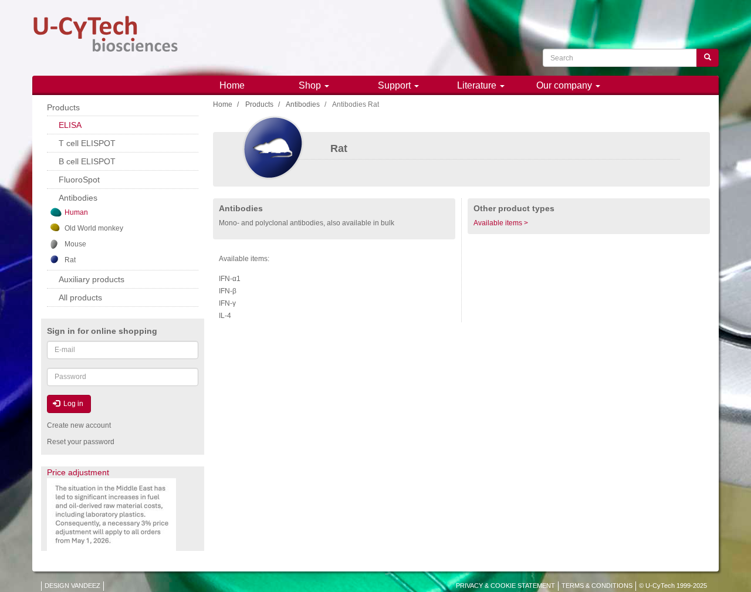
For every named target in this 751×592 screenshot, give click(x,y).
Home (232, 85)
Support (395, 85)
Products (259, 104)
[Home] (105, 34)
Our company (565, 85)
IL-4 (225, 316)
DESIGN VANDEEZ (72, 585)
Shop (311, 85)
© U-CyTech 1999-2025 (673, 585)
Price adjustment (78, 472)
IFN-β (227, 291)
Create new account (79, 425)
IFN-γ (227, 303)
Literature (478, 85)
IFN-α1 (230, 279)
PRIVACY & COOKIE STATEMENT (505, 585)
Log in (72, 404)
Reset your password (80, 442)
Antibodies (303, 104)
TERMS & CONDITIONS (596, 585)
